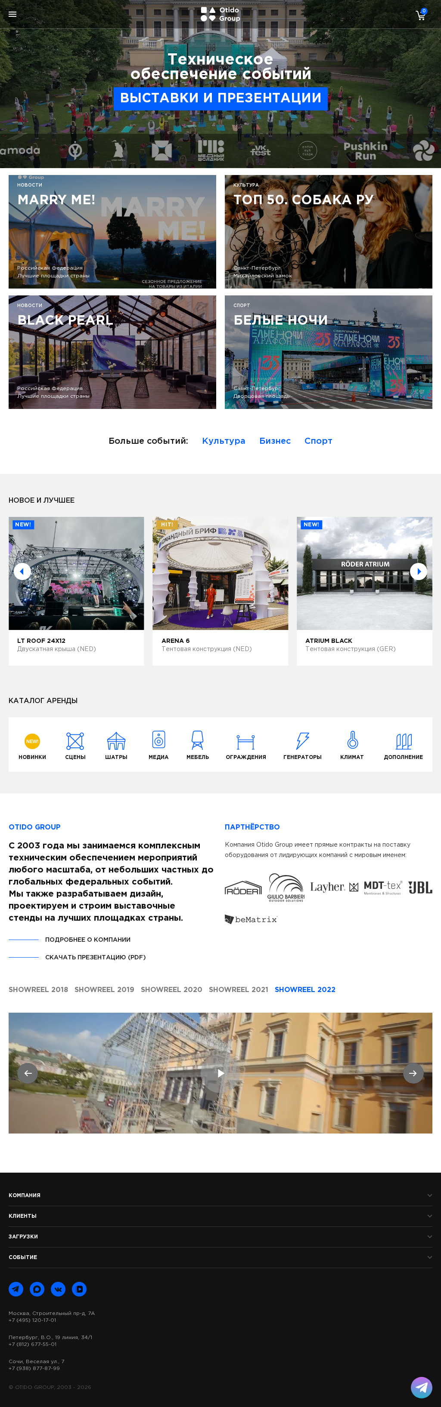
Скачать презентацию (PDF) (95, 957)
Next (418, 571)
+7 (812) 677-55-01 (32, 1344)
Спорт (318, 441)
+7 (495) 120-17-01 (32, 1320)
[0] (419, 15)
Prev (22, 571)
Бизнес (275, 441)
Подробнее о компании (87, 940)
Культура (223, 441)
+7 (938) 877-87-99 (34, 1368)
